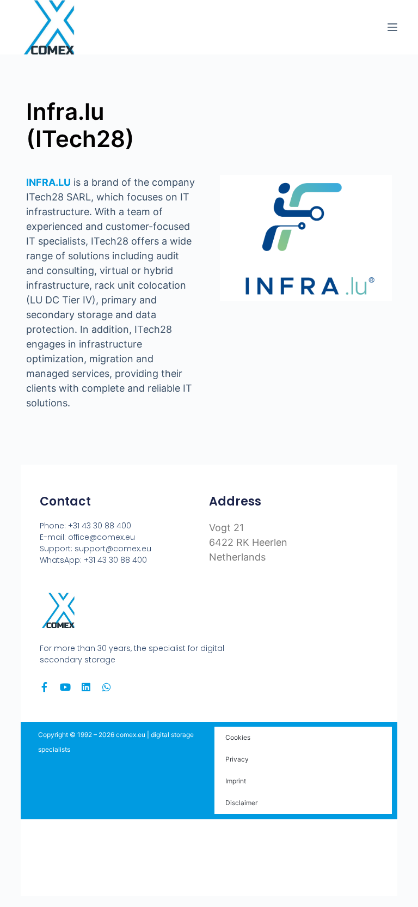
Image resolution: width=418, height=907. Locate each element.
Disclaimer (241, 803)
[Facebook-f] (45, 687)
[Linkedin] (86, 687)
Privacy (237, 759)
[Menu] (392, 27)
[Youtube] (65, 687)
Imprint (235, 781)
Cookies (237, 737)
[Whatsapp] (107, 687)
